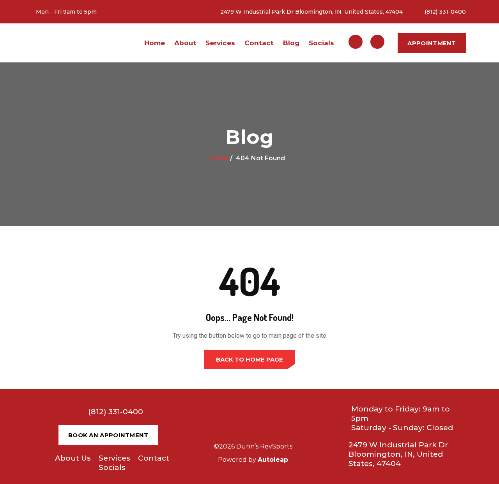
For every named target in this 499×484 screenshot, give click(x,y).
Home (154, 43)
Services (220, 43)
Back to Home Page (249, 359)
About (185, 43)
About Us (73, 458)
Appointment (431, 43)
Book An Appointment (108, 435)
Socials (321, 43)
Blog (291, 43)
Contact (259, 43)
